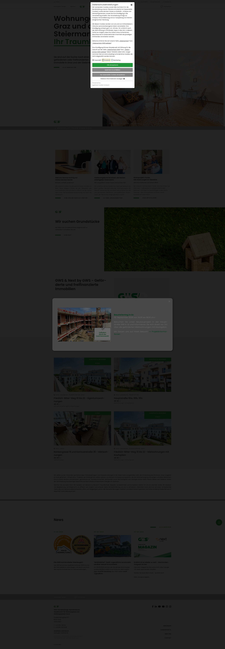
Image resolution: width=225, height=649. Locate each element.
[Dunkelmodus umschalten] (132, 4)
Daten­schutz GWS (113, 50)
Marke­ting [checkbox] (116, 60)
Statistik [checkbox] (107, 60)
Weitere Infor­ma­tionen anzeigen (111, 79)
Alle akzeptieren (112, 65)
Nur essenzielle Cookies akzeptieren (112, 75)
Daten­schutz (124, 41)
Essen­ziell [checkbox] (97, 60)
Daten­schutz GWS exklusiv (102, 43)
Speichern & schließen (112, 70)
